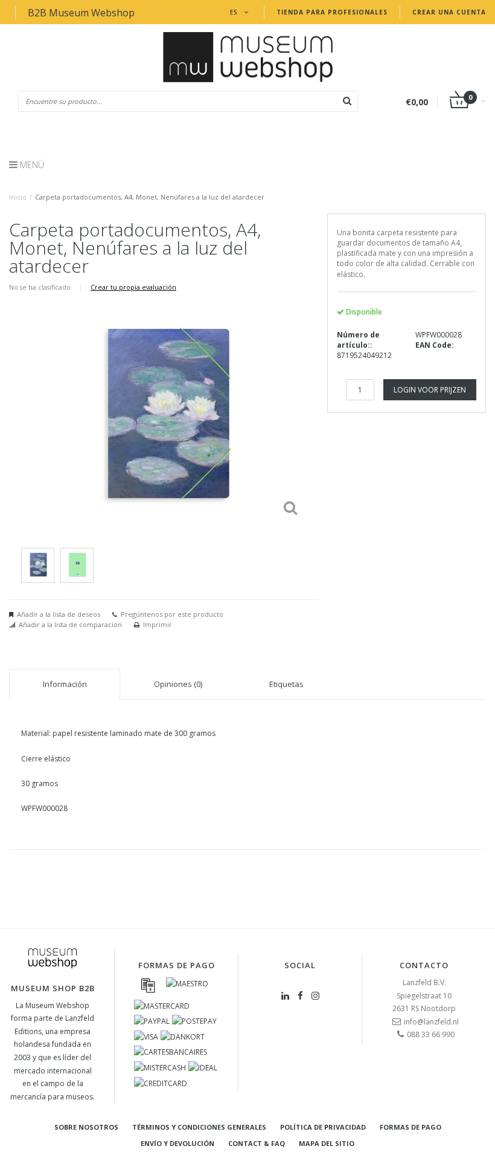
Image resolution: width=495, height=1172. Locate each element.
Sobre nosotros (86, 1126)
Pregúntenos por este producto (172, 614)
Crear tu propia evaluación (133, 286)
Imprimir (157, 624)
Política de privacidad (323, 1126)
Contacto (424, 965)
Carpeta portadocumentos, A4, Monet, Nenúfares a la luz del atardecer (149, 196)
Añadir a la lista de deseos (58, 614)
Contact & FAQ (256, 1143)
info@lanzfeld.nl (431, 1022)
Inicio (18, 196)
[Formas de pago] (148, 985)
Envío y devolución (177, 1143)
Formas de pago (410, 1126)
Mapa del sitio (326, 1143)
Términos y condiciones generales (199, 1126)
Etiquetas (286, 684)
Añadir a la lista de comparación (70, 624)
